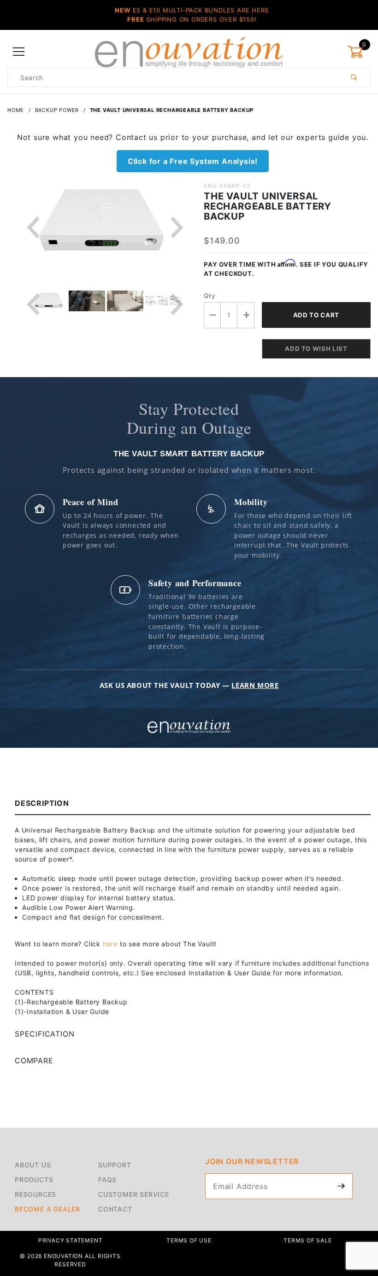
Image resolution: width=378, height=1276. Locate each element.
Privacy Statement (70, 1240)
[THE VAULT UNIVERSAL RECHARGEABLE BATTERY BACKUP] (102, 228)
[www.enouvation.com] (189, 51)
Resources (35, 1194)
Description (42, 803)
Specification (44, 1033)
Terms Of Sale (307, 1240)
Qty (209, 295)
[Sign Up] (342, 1186)
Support (114, 1165)
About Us (33, 1165)
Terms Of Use (189, 1240)
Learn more (254, 685)
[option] (106, 228)
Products (34, 1179)
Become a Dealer (47, 1209)
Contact (115, 1209)
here (110, 944)
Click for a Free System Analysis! (193, 161)
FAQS (107, 1179)
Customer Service (133, 1194)
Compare (34, 1060)
